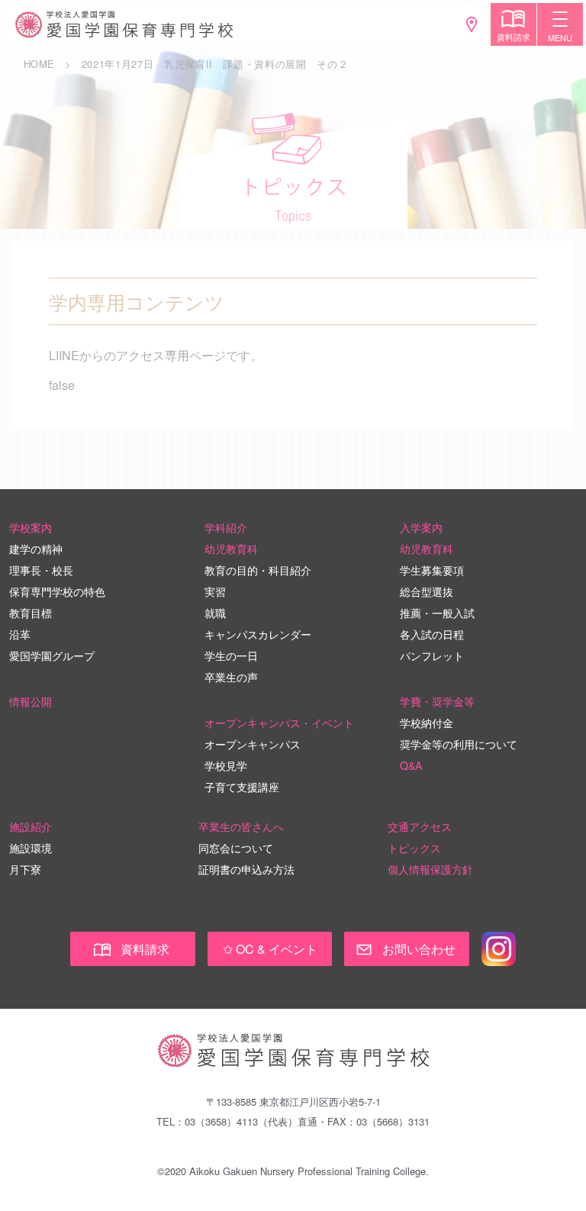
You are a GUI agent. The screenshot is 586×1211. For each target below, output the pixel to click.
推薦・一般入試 (437, 612)
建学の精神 (36, 548)
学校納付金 (426, 722)
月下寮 (25, 869)
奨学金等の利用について (458, 744)
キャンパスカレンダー (257, 634)
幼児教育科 (231, 548)
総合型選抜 (426, 591)
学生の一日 (231, 655)
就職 (215, 612)
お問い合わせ (419, 949)
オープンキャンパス (252, 744)
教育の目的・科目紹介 (257, 570)
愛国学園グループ (52, 655)
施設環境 (30, 847)
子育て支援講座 (241, 786)
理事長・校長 (41, 570)
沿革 (20, 634)
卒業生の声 (231, 676)
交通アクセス (420, 826)
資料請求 (145, 949)
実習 (215, 591)
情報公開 (30, 701)
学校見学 (225, 765)
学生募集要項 (432, 570)
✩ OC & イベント (270, 949)
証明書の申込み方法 (246, 869)
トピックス (414, 847)
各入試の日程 (432, 634)
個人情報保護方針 (430, 869)
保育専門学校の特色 (57, 591)
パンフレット (432, 655)
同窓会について (235, 847)
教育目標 (30, 612)
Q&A (411, 765)
